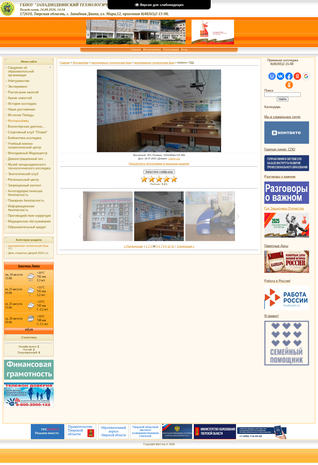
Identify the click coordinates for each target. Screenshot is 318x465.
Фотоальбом (80, 62)
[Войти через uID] (272, 76)
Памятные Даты (276, 246)
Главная (136, 49)
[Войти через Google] (306, 76)
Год (267, 208)
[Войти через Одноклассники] (289, 85)
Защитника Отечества (287, 208)
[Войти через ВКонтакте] (280, 76)
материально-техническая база (28, 245)
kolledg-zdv (174, 158)
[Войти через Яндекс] (297, 76)
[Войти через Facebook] (289, 76)
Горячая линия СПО (279, 149)
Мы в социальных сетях (282, 117)
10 (168, 246)
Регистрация (171, 49)
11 (172, 246)
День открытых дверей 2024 (26, 252)
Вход (184, 49)
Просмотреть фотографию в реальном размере (159, 163)
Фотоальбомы (152, 49)
